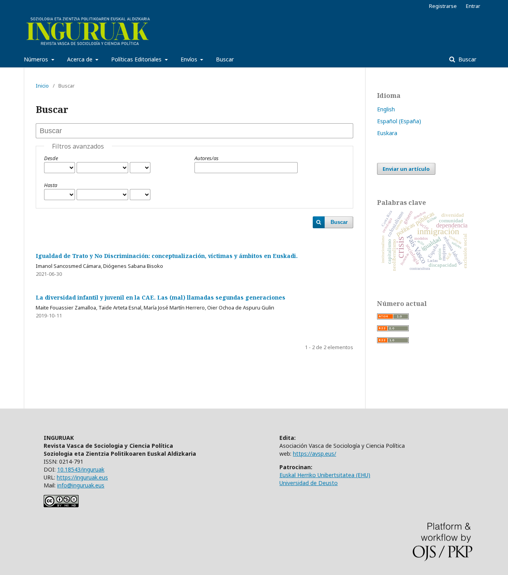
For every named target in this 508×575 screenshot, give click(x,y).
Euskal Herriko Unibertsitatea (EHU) (324, 475)
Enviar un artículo (406, 168)
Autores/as (206, 158)
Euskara (387, 133)
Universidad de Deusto (308, 483)
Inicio (42, 85)
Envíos (190, 59)
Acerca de (80, 59)
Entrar (473, 6)
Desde (51, 158)
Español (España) (399, 121)
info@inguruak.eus (80, 485)
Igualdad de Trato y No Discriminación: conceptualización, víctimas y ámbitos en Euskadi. (167, 256)
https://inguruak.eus (82, 477)
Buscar (225, 59)
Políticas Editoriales (137, 59)
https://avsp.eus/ (314, 453)
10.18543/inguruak (80, 469)
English (386, 109)
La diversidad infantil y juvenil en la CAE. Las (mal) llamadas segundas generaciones (160, 297)
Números (37, 59)
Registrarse (443, 6)
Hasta (50, 185)
